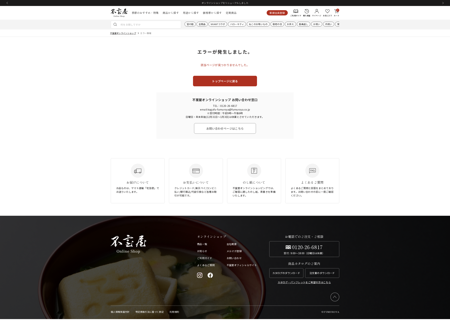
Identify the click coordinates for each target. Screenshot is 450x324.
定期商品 (231, 13)
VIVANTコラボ (218, 24)
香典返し (303, 24)
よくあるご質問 (206, 265)
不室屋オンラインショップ (123, 33)
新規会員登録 (277, 13)
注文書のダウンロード (322, 273)
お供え (290, 24)
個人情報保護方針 (120, 311)
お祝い (316, 24)
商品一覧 (202, 244)
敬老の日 (277, 24)
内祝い (328, 24)
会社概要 (232, 244)
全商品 (202, 24)
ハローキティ (237, 24)
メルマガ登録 (234, 251)
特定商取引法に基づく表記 (150, 311)
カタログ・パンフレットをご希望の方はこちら (304, 282)
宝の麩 (190, 24)
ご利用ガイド (204, 258)
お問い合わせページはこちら (225, 128)
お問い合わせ (234, 258)
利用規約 (174, 311)
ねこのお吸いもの (258, 24)
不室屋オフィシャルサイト (242, 265)
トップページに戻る (225, 81)
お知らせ (202, 251)
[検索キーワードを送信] (115, 24)
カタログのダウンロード (286, 273)
